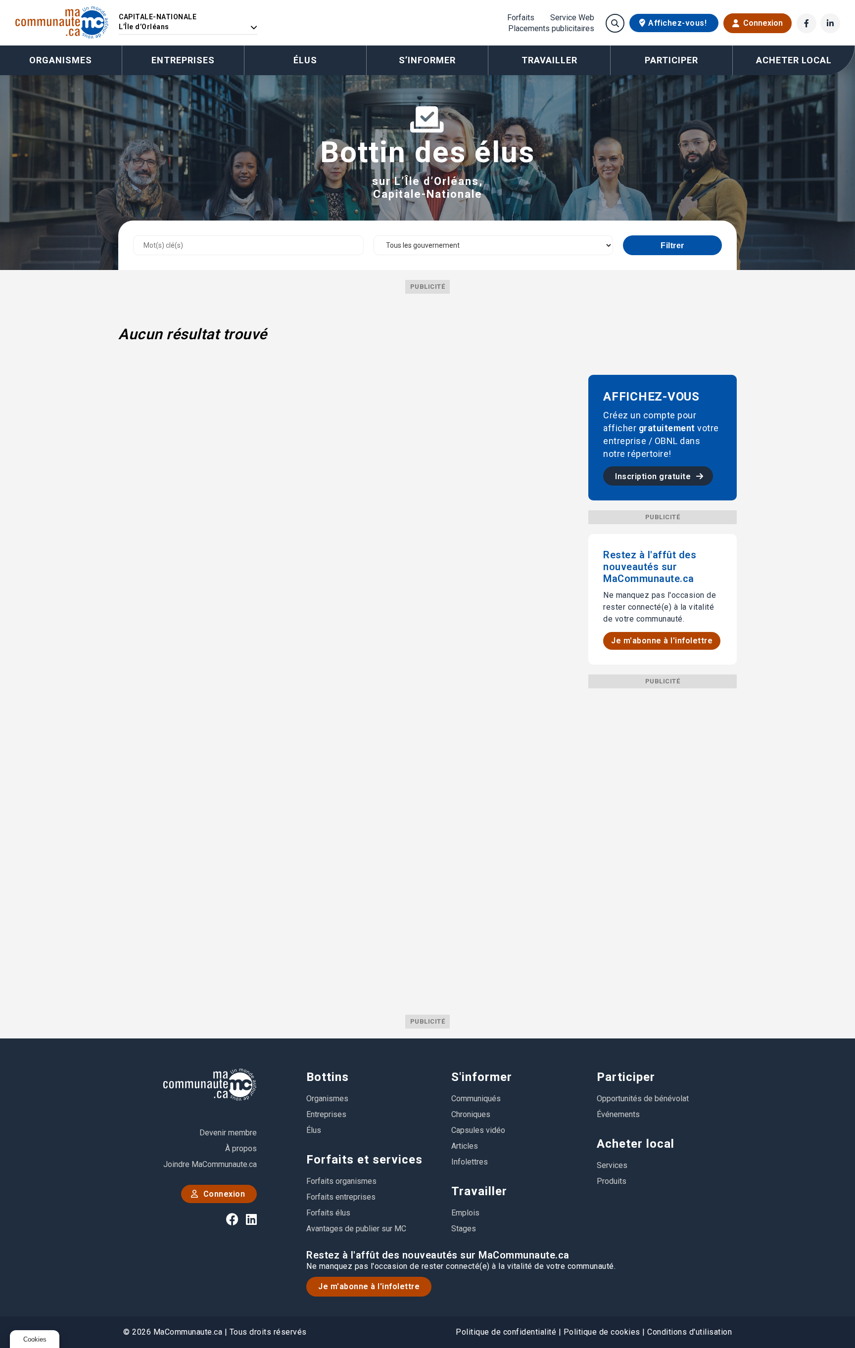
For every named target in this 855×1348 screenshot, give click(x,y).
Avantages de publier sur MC (356, 1228)
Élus (305, 60)
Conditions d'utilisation (689, 1332)
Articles (464, 1146)
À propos (241, 1148)
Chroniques (470, 1114)
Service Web (572, 18)
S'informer (481, 1077)
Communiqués (476, 1098)
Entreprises (183, 60)
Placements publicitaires (551, 29)
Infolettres (469, 1162)
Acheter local (635, 1144)
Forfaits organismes (341, 1181)
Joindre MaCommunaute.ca (210, 1164)
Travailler (479, 1191)
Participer (626, 1077)
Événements (618, 1114)
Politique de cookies (602, 1332)
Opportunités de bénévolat (643, 1098)
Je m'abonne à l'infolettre (661, 640)
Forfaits (520, 18)
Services (612, 1165)
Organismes (60, 60)
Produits (611, 1181)
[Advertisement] (662, 836)
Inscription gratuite (654, 476)
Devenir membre (228, 1132)
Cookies (35, 1339)
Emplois (465, 1212)
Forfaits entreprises (341, 1197)
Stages (463, 1228)
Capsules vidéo (478, 1130)
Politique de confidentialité (506, 1332)
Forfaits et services (364, 1160)
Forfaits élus (328, 1212)
